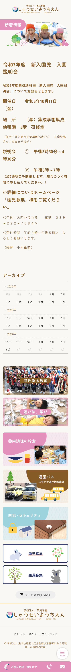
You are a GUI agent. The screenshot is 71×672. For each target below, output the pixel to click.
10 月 (30, 318)
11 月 (19, 318)
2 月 (52, 302)
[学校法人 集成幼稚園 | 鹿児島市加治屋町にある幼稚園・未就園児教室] (35, 9)
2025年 (11, 310)
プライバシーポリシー (27, 634)
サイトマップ (49, 634)
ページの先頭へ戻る (37, 595)
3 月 (41, 302)
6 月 (8, 302)
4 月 (30, 302)
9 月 (41, 318)
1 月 (63, 302)
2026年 (11, 286)
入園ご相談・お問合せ (24, 667)
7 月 (63, 294)
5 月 (19, 302)
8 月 (52, 294)
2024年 (11, 334)
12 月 (8, 318)
